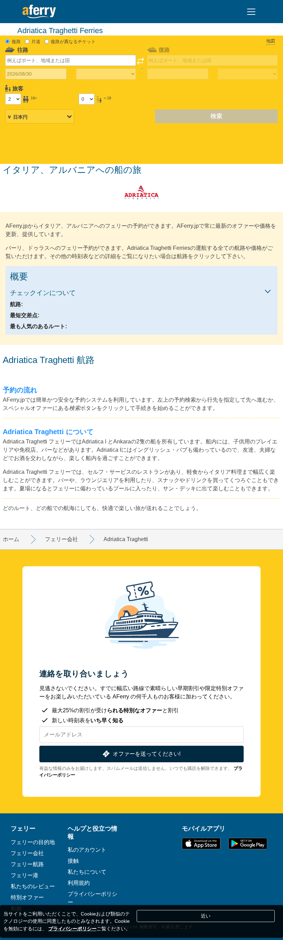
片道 (35, 41)
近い (206, 916)
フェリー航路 (27, 864)
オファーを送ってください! (146, 754)
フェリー (23, 828)
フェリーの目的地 (33, 842)
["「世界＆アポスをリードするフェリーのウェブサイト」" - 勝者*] (39, 11)
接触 (73, 860)
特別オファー (27, 897)
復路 (16, 41)
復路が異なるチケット (73, 41)
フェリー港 (24, 875)
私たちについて (87, 871)
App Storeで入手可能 (201, 843)
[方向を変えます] (140, 63)
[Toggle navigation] (251, 11)
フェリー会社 (27, 853)
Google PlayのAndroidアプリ (247, 843)
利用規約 (79, 883)
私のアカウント (87, 849)
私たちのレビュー (33, 886)
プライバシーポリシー (72, 928)
